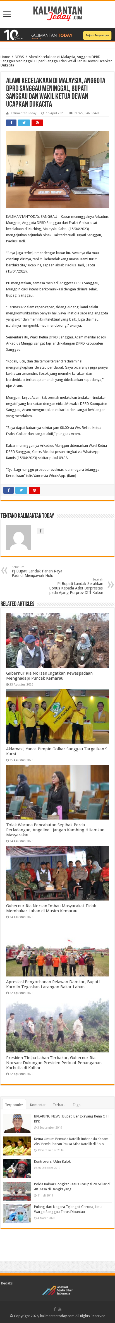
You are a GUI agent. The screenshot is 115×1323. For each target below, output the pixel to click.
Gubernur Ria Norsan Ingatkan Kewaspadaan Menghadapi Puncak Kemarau (49, 676)
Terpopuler (14, 1105)
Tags (76, 1105)
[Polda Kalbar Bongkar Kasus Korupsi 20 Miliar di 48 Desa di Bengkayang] (17, 1191)
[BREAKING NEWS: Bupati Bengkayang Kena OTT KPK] (17, 1123)
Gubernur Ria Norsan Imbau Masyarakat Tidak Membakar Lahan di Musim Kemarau (51, 908)
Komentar (38, 1105)
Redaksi (7, 1283)
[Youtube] (60, 1309)
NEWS (19, 57)
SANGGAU (92, 113)
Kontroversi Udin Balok (52, 1161)
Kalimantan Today (23, 113)
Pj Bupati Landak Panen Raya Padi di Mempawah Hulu (37, 571)
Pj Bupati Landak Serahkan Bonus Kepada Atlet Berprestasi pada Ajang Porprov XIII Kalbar (76, 586)
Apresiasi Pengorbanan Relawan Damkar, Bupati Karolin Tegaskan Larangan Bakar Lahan (53, 984)
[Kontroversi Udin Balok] (17, 1168)
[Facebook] (54, 1309)
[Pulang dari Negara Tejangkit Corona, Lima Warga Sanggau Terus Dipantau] (17, 1213)
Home (5, 57)
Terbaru (59, 1105)
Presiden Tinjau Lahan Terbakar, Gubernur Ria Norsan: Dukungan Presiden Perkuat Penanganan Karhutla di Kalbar (54, 1062)
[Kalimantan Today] (57, 13)
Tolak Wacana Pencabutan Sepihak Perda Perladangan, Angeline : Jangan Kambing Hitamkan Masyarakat (55, 829)
